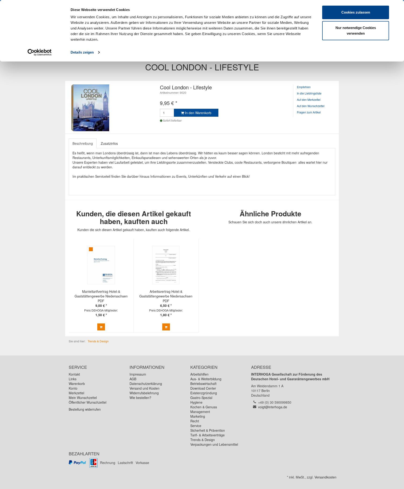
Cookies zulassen (355, 12)
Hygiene (196, 402)
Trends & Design (202, 439)
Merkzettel (76, 393)
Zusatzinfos (109, 143)
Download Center (203, 388)
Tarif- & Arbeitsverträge (207, 435)
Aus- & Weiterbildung (205, 379)
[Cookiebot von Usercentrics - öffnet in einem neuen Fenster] (39, 52)
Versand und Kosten (144, 388)
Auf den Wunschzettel (311, 106)
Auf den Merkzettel (309, 99)
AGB (133, 379)
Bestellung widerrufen (85, 409)
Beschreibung (82, 143)
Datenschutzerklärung (146, 383)
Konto (73, 388)
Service (195, 425)
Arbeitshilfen (199, 374)
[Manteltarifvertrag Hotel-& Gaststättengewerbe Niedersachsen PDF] (101, 265)
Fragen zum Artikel (309, 112)
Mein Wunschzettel (83, 397)
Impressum (138, 374)
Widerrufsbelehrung (144, 393)
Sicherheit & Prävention (207, 430)
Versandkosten (325, 477)
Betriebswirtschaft (203, 383)
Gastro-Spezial (201, 397)
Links (72, 379)
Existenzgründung (203, 393)
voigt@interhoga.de (272, 407)
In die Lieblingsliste (309, 93)
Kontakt (74, 374)
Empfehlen (304, 87)
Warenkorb (77, 383)
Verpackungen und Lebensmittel (214, 444)
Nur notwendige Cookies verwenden (355, 30)
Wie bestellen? (140, 397)
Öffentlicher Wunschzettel (87, 402)
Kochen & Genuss (203, 407)
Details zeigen (82, 52)
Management (200, 411)
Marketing (197, 416)
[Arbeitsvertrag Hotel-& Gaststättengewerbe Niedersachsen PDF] (166, 265)
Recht (194, 421)
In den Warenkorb (197, 112)
